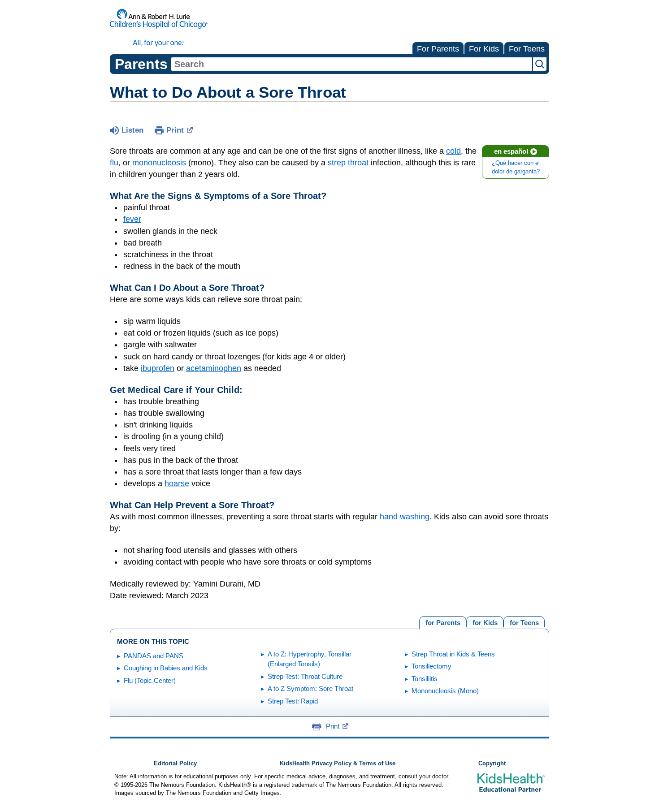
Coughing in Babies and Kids (166, 668)
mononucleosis (159, 162)
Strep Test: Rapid (293, 701)
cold (453, 151)
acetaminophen (213, 368)
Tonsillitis (425, 678)
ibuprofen (157, 368)
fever (132, 219)
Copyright (492, 763)
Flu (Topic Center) (150, 680)
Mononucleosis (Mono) (445, 691)
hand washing (404, 516)
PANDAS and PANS (153, 656)
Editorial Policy (175, 763)
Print (175, 130)
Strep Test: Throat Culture (305, 676)
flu (114, 162)
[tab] (524, 621)
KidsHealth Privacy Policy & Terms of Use (337, 763)
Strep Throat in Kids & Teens (453, 654)
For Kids (484, 48)
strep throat (348, 162)
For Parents (438, 48)
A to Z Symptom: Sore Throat (310, 688)
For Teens (527, 48)
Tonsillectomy (431, 666)
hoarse (177, 483)
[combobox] (351, 64)
